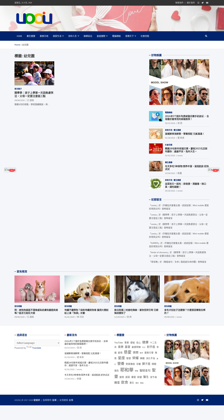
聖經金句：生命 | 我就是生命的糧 (180, 262)
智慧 (128, 358)
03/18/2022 (170, 190)
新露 (180, 173)
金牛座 (153, 377)
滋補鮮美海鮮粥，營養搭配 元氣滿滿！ (184, 133)
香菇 (142, 383)
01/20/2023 (170, 137)
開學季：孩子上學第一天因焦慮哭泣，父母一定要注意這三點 (33, 94)
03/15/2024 (170, 123)
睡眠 (154, 364)
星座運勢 (101, 36)
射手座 (151, 346)
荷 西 (180, 123)
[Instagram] (198, 2)
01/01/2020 (69, 316)
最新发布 (72, 335)
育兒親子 (18, 89)
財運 (139, 377)
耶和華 (126, 369)
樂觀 (142, 358)
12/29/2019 (119, 316)
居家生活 (57, 36)
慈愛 (128, 352)
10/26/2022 (170, 173)
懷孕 (141, 353)
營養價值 (130, 364)
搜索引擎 (149, 353)
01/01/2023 (170, 155)
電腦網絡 (116, 36)
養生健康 (31, 36)
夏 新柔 (181, 137)
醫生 (146, 377)
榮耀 (135, 358)
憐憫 (135, 352)
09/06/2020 (19, 100)
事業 (126, 342)
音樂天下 (129, 36)
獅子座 (146, 363)
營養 (120, 364)
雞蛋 (117, 382)
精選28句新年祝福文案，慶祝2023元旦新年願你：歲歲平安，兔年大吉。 (186, 150)
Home (19, 36)
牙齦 (138, 364)
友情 (71, 400)
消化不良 (150, 358)
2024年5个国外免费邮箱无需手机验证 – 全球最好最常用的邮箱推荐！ (187, 118)
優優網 (37, 400)
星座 (121, 358)
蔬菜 (127, 377)
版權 (54, 400)
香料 (137, 383)
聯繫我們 (179, 2)
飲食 (124, 382)
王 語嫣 (30, 100)
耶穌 (136, 371)
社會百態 (145, 36)
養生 (132, 383)
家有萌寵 (18, 306)
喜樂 (120, 346)
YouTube (118, 342)
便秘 (132, 342)
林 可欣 (80, 316)
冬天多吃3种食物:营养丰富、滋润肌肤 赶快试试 (86, 374)
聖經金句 (145, 370)
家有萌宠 (22, 271)
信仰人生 (72, 36)
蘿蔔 (133, 377)
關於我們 (191, 2)
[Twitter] (202, 2)
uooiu (180, 155)
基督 (127, 346)
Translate (36, 348)
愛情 (120, 353)
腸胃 (121, 377)
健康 (145, 342)
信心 (138, 342)
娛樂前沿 (88, 36)
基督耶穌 (136, 347)
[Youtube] (207, 2)
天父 (144, 347)
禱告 (116, 371)
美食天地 (44, 36)
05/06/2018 (169, 316)
